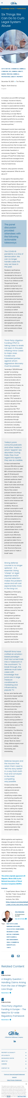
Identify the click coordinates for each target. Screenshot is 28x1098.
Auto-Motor (5, 69)
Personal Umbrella (13, 74)
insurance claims (12, 932)
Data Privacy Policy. (22, 1096)
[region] (14, 1090)
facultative (11, 929)
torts (9, 947)
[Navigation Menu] (2, 2)
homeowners (19, 929)
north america (12, 937)
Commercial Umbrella (18, 69)
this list (8, 1096)
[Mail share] (18, 956)
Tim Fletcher (19, 912)
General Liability (17, 71)
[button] (12, 956)
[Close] (26, 1084)
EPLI (10, 71)
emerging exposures (13, 926)
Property (20, 77)
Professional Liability (8, 77)
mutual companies (13, 934)
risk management (12, 939)
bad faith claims (12, 924)
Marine (3, 74)
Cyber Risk (4, 71)
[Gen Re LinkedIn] (14, 1041)
